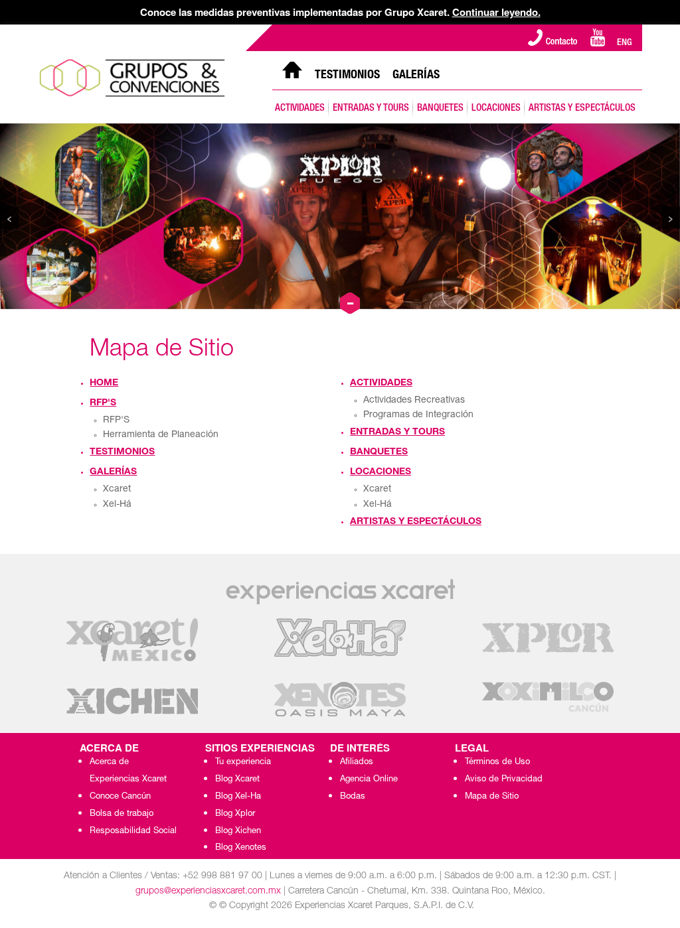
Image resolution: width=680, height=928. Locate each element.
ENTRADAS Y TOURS (371, 108)
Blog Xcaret (237, 779)
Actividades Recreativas (414, 400)
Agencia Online (369, 779)
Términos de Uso (497, 762)
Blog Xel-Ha (238, 797)
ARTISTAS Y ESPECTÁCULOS (582, 108)
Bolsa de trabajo (121, 814)
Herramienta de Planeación (160, 435)
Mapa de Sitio (492, 797)
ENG (624, 43)
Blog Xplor (235, 814)
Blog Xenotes (240, 848)
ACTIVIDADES (300, 108)
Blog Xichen (238, 831)
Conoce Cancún (120, 797)
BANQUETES (440, 108)
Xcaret (117, 489)
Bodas (352, 797)
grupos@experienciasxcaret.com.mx (208, 891)
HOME (104, 383)
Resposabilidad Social (133, 831)
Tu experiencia (243, 762)
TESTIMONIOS (347, 76)
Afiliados (356, 762)
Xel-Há (117, 504)
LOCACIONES (496, 108)
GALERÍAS (416, 76)
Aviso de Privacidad (504, 779)
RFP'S (103, 403)
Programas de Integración (418, 415)
